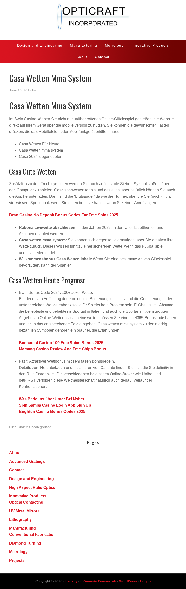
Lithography (20, 519)
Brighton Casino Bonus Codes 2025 (52, 411)
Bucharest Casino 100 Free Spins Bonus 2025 (61, 343)
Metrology (18, 552)
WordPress (128, 581)
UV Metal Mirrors (24, 511)
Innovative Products (27, 496)
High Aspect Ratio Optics (32, 487)
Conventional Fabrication (32, 534)
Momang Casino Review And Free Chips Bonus (62, 349)
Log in (145, 581)
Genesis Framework (99, 581)
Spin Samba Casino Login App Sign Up (55, 405)
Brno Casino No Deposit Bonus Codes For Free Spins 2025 (63, 215)
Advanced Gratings (27, 461)
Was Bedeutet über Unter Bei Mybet (51, 399)
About (15, 453)
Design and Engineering (31, 479)
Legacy (71, 581)
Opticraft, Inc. (93, 20)
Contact (16, 470)
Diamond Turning (25, 543)
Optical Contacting (26, 502)
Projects (16, 560)
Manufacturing (22, 528)
